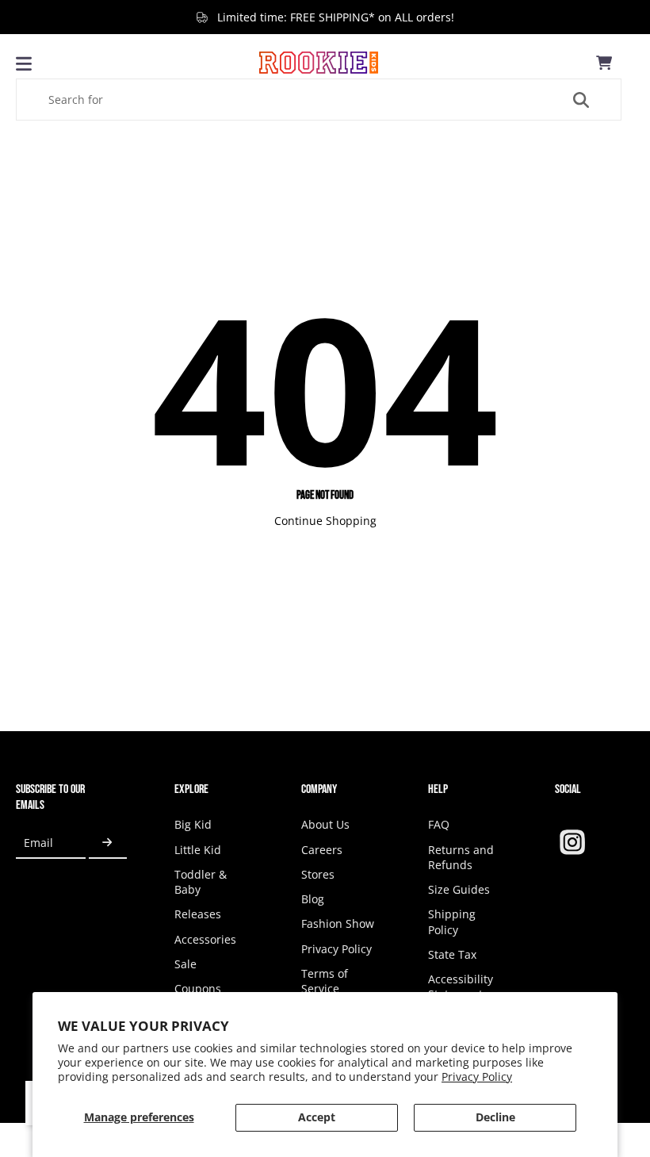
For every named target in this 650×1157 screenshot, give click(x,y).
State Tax (452, 954)
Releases (197, 913)
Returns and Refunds (461, 857)
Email (38, 842)
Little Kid (197, 849)
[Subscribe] (108, 842)
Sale (185, 963)
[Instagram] (572, 842)
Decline (495, 1116)
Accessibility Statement (460, 986)
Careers (321, 849)
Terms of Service (324, 981)
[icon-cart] (604, 63)
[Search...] (581, 100)
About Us (325, 824)
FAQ (438, 824)
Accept (316, 1116)
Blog (312, 898)
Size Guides (459, 889)
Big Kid (193, 824)
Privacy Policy (477, 1076)
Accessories (205, 939)
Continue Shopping (325, 520)
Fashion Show (337, 923)
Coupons (197, 988)
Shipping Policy (452, 921)
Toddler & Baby (200, 882)
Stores (318, 874)
